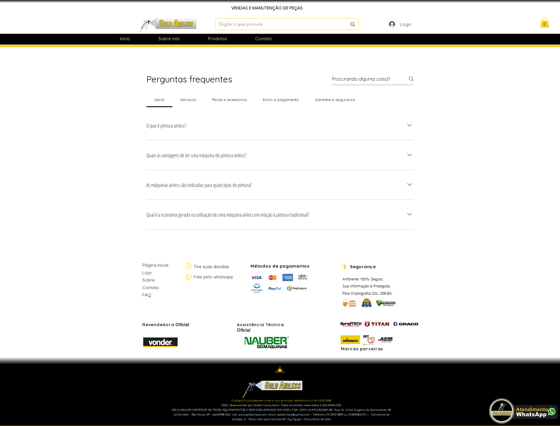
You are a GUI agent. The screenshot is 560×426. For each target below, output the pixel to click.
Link (146, 309)
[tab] (159, 99)
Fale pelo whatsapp (213, 277)
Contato (150, 287)
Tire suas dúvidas (211, 266)
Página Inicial (155, 265)
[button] (544, 22)
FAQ (146, 295)
